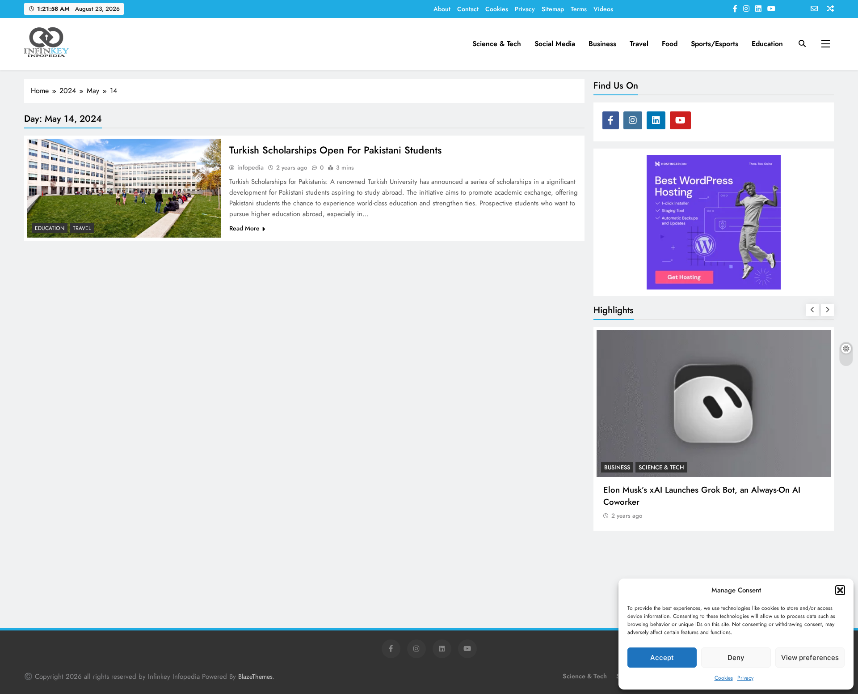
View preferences (810, 657)
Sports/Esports (714, 43)
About (441, 8)
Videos (603, 8)
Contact (468, 8)
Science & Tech (496, 43)
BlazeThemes (255, 676)
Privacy (745, 678)
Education (767, 43)
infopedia (250, 167)
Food (669, 43)
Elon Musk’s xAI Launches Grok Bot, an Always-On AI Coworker (701, 496)
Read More (244, 228)
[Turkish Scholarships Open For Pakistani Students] (124, 188)
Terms (579, 8)
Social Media (554, 43)
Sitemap (553, 8)
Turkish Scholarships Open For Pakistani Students (335, 150)
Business (602, 43)
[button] (840, 590)
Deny (736, 657)
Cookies (724, 678)
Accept (662, 657)
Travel (639, 43)
